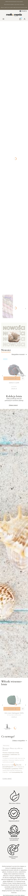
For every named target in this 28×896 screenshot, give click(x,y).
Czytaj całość (7, 778)
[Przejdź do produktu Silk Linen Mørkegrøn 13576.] (14, 700)
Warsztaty (6, 745)
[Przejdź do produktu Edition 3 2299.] (14, 369)
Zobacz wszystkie (18, 741)
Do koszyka (11, 378)
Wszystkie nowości (18, 354)
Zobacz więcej (13, 405)
